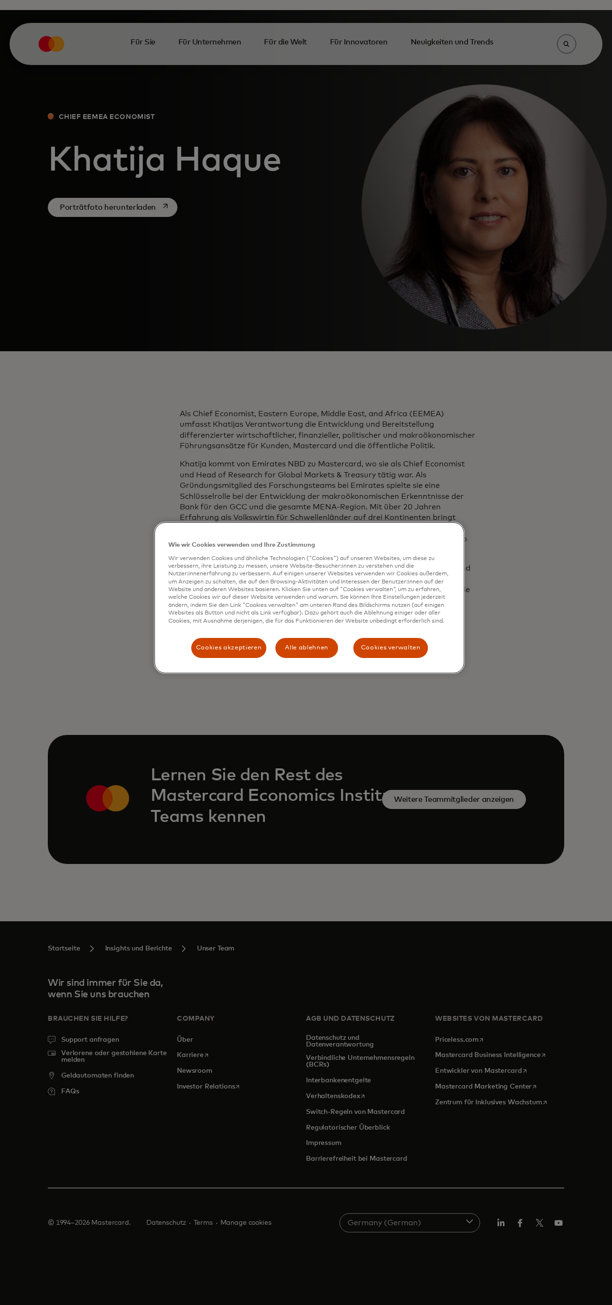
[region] (309, 598)
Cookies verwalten (391, 648)
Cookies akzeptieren (229, 648)
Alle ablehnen (306, 648)
